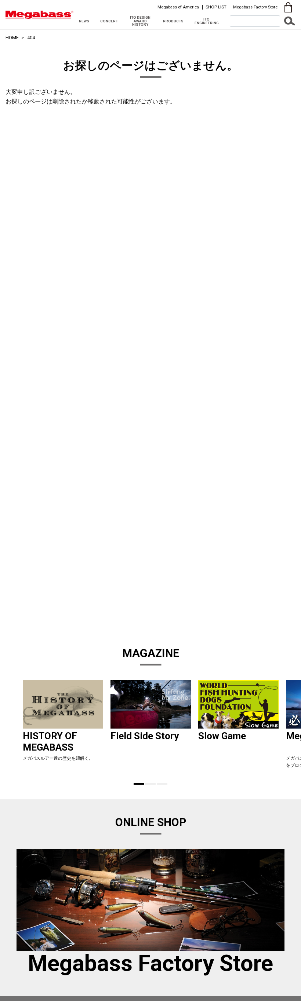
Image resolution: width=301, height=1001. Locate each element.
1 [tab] (139, 784)
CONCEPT (109, 21)
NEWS (84, 21)
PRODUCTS (173, 21)
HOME (12, 37)
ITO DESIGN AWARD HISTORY (140, 21)
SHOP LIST (216, 7)
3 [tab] (162, 784)
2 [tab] (150, 784)
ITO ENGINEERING (207, 21)
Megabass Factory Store (255, 7)
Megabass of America (178, 7)
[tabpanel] (63, 727)
